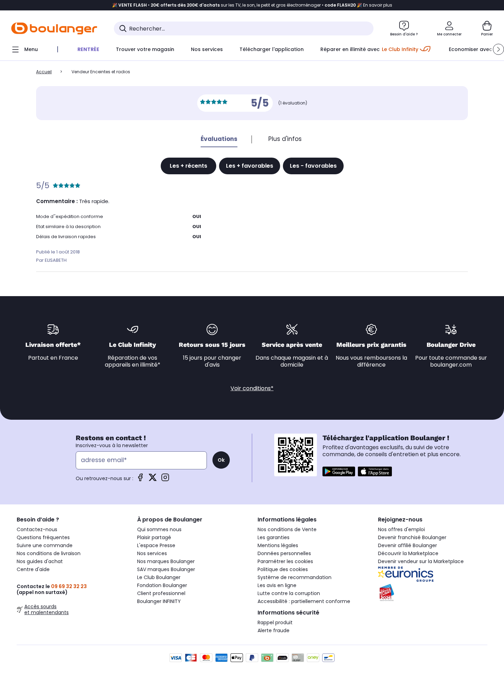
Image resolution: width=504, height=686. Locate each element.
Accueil (44, 72)
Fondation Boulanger (162, 585)
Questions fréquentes (43, 537)
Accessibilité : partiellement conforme (304, 601)
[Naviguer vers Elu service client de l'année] (432, 592)
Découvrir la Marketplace (408, 553)
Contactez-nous (37, 529)
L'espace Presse (156, 545)
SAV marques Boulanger (166, 569)
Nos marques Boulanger (166, 561)
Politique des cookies (283, 569)
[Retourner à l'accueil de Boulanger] (54, 28)
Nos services (152, 553)
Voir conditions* (252, 388)
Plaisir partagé (154, 537)
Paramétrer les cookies (285, 561)
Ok (221, 460)
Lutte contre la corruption (289, 593)
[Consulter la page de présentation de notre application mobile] (338, 471)
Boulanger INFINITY (159, 601)
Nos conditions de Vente (287, 529)
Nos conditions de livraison (49, 553)
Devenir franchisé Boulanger (412, 537)
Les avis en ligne (277, 585)
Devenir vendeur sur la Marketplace (421, 561)
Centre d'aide (33, 569)
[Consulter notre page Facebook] (140, 480)
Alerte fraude (273, 630)
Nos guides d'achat (40, 561)
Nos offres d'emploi (401, 529)
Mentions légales (278, 545)
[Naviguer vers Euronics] (432, 574)
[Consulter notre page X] (153, 480)
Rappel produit (275, 622)
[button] (498, 49)
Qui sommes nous (159, 529)
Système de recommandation (294, 577)
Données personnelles (284, 553)
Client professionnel (161, 593)
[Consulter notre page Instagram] (165, 480)
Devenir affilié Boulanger (407, 545)
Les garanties (273, 537)
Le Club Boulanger (158, 577)
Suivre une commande (45, 545)
